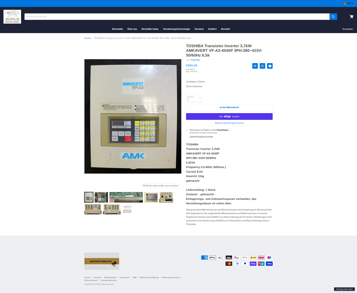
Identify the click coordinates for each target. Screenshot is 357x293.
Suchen (87, 277)
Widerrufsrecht (91, 280)
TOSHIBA (195, 60)
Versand (199, 29)
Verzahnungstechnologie (176, 29)
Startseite (117, 29)
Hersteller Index (150, 29)
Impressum (125, 277)
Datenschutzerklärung (149, 277)
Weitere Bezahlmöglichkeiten (229, 123)
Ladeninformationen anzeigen (201, 137)
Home (87, 38)
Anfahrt (212, 29)
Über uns (132, 29)
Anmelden (347, 29)
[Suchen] (333, 16)
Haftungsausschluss (170, 277)
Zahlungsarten (110, 277)
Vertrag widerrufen (109, 280)
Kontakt (225, 29)
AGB (135, 277)
